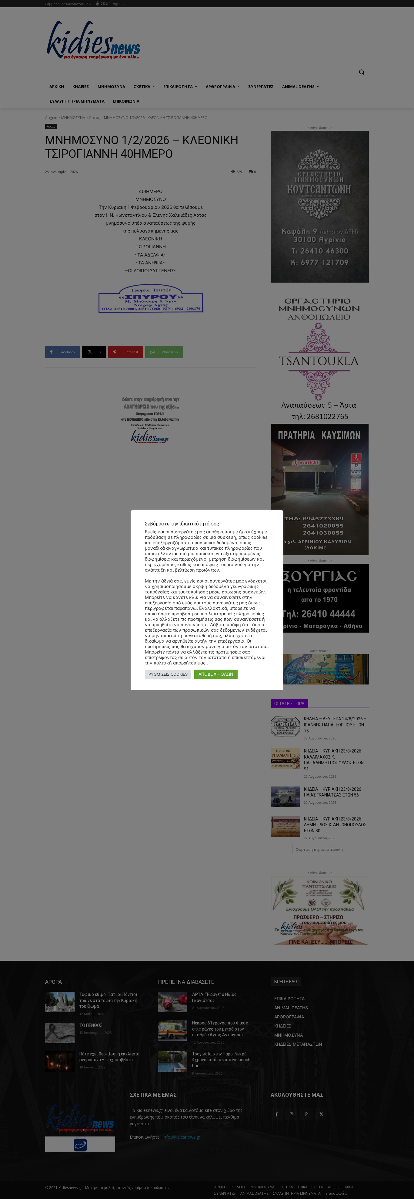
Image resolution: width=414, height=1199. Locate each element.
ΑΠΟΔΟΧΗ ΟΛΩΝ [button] (216, 674)
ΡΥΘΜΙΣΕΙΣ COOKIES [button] (168, 674)
